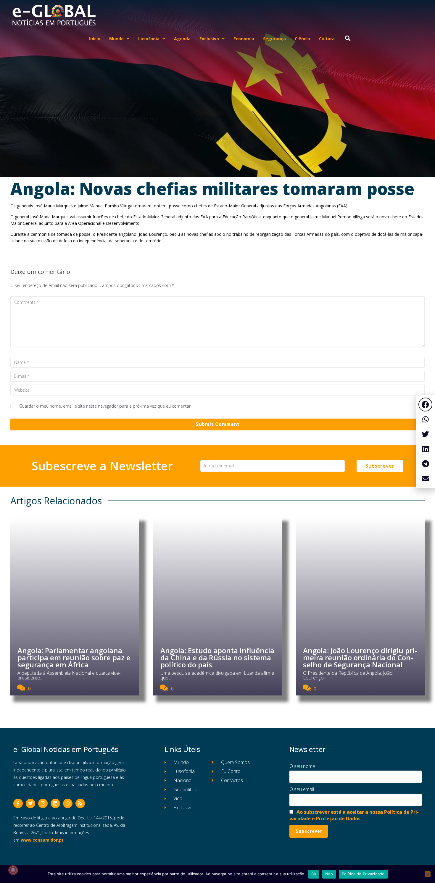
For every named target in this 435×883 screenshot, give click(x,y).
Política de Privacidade (363, 873)
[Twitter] (30, 803)
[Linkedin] (55, 803)
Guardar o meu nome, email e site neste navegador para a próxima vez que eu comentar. (105, 406)
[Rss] (80, 803)
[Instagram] (43, 803)
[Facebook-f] (18, 803)
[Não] (428, 874)
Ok (314, 873)
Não (329, 873)
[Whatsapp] (67, 803)
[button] (425, 404)
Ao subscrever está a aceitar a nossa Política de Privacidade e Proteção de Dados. (354, 815)
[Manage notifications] (13, 870)
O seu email (301, 789)
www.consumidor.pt (42, 840)
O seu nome (302, 766)
